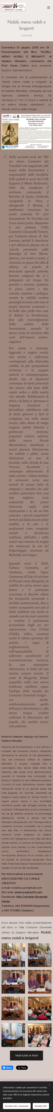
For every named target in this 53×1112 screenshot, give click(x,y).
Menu (49, 7)
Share (9, 1068)
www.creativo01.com (28, 892)
